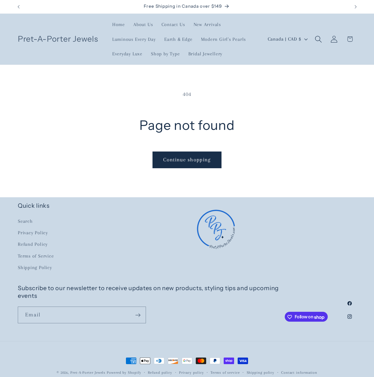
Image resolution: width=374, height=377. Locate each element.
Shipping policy (261, 372)
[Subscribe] (138, 315)
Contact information (299, 372)
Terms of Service (36, 256)
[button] (318, 39)
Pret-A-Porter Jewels (87, 372)
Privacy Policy (33, 232)
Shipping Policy (35, 267)
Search (25, 221)
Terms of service (225, 372)
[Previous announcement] (19, 6)
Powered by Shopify (124, 372)
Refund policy (160, 372)
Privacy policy (191, 372)
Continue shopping (187, 159)
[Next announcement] (356, 6)
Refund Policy (33, 244)
